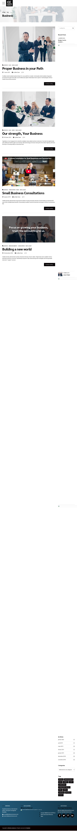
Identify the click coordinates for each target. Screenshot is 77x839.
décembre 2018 (62, 756)
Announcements (13, 246)
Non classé (15, 65)
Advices (6, 65)
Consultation (12, 189)
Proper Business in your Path (22, 68)
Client (71, 782)
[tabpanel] (28, 44)
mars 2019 (60, 746)
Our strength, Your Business (22, 133)
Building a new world (17, 249)
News (13, 130)
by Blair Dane (16, 72)
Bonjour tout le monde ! (62, 41)
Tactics (61, 795)
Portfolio (61, 792)
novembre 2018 (62, 759)
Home (4, 12)
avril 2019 (60, 743)
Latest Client (66, 275)
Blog (10, 65)
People (65, 789)
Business (65, 782)
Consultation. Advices (64, 787)
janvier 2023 (61, 739)
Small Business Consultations (23, 193)
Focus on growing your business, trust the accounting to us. (28, 229)
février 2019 (61, 749)
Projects (68, 792)
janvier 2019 (61, 753)
